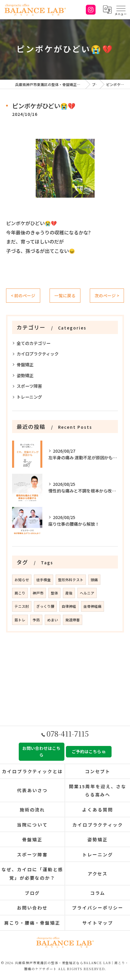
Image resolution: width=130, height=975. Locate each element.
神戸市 (38, 593)
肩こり (20, 593)
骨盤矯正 (25, 365)
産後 (69, 593)
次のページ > (107, 295)
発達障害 (72, 619)
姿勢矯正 (25, 375)
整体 (54, 593)
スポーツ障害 (29, 386)
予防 (36, 619)
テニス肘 (22, 606)
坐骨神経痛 (92, 606)
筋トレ (20, 619)
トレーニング (29, 397)
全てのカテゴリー (33, 343)
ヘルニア (87, 593)
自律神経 (69, 606)
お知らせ (22, 579)
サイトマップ (97, 922)
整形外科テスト (70, 579)
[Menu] (121, 9)
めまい (52, 619)
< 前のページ (23, 295)
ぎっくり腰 (45, 606)
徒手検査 (43, 579)
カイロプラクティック (38, 354)
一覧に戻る (65, 295)
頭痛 (94, 579)
